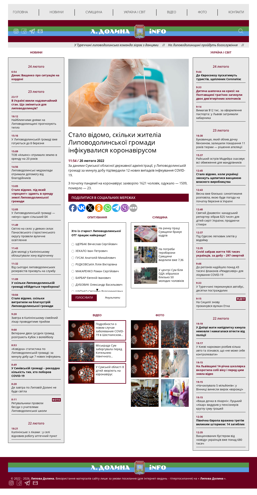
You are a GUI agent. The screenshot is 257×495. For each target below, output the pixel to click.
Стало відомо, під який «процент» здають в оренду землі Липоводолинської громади (32, 195)
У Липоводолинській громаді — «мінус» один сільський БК (33, 215)
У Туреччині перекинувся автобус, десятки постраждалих (220, 288)
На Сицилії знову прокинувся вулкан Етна (213, 304)
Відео (171, 12)
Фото (202, 12)
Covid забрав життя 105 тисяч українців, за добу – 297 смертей (220, 253)
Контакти (236, 12)
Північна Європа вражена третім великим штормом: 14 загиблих (220, 422)
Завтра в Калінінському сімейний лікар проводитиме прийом (34, 319)
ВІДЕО (97, 315)
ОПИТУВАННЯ (97, 217)
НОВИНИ (36, 52)
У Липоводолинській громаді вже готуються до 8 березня (34, 141)
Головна (20, 12)
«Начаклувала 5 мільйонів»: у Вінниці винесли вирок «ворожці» (219, 387)
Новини (57, 12)
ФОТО (160, 315)
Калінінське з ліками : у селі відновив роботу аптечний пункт (34, 434)
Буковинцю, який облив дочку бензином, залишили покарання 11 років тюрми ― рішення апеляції (220, 143)
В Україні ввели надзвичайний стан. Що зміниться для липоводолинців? (34, 104)
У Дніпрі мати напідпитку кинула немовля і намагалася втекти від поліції (220, 331)
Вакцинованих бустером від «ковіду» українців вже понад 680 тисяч (219, 439)
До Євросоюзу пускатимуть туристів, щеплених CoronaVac (218, 77)
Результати (112, 298)
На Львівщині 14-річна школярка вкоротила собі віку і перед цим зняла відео (220, 370)
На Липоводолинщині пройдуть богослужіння (187, 45)
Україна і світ (134, 12)
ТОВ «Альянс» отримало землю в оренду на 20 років (34, 157)
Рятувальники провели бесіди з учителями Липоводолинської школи (29, 407)
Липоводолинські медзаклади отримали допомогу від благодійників (32, 174)
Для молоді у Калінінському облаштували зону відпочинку (32, 253)
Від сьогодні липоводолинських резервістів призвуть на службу (33, 269)
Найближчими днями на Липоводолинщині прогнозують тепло (33, 123)
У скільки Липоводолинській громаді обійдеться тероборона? (35, 284)
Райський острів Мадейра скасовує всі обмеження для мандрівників (220, 160)
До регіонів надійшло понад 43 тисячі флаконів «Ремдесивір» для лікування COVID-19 (219, 271)
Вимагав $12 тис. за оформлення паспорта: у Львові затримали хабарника (219, 114)
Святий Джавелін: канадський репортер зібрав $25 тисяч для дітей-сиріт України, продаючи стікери (217, 218)
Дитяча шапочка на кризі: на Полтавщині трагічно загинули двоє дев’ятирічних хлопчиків (219, 94)
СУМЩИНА (159, 217)
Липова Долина (211, 478)
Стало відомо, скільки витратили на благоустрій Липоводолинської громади (32, 302)
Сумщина (94, 12)
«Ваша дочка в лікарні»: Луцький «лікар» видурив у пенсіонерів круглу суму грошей (219, 404)
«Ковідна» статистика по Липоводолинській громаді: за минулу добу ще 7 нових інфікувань (36, 352)
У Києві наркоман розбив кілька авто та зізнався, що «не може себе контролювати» (220, 350)
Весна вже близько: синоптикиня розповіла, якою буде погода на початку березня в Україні (219, 197)
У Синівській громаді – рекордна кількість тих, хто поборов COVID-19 (35, 372)
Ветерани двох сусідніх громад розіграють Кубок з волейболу (32, 335)
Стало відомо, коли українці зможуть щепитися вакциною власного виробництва (218, 178)
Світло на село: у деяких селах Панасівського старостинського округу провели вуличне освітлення (33, 234)
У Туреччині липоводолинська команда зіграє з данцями (100, 45)
